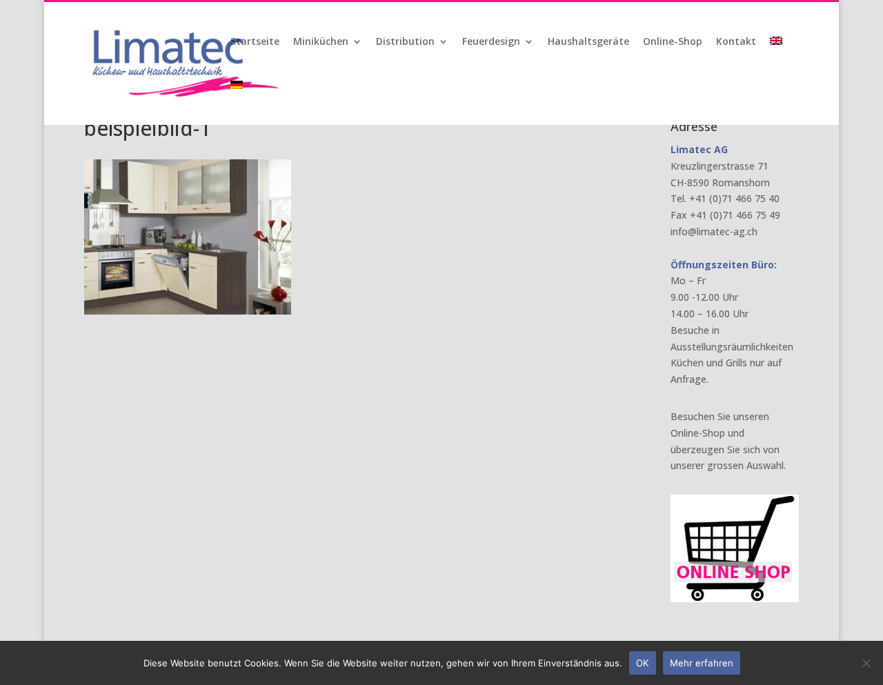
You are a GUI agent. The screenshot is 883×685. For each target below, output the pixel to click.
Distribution (405, 42)
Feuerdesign (491, 42)
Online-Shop (672, 42)
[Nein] (866, 663)
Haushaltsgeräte (588, 42)
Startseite (254, 42)
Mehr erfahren (701, 662)
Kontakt (736, 42)
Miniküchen (320, 42)
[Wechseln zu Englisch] (777, 59)
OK (642, 662)
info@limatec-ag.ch (714, 231)
